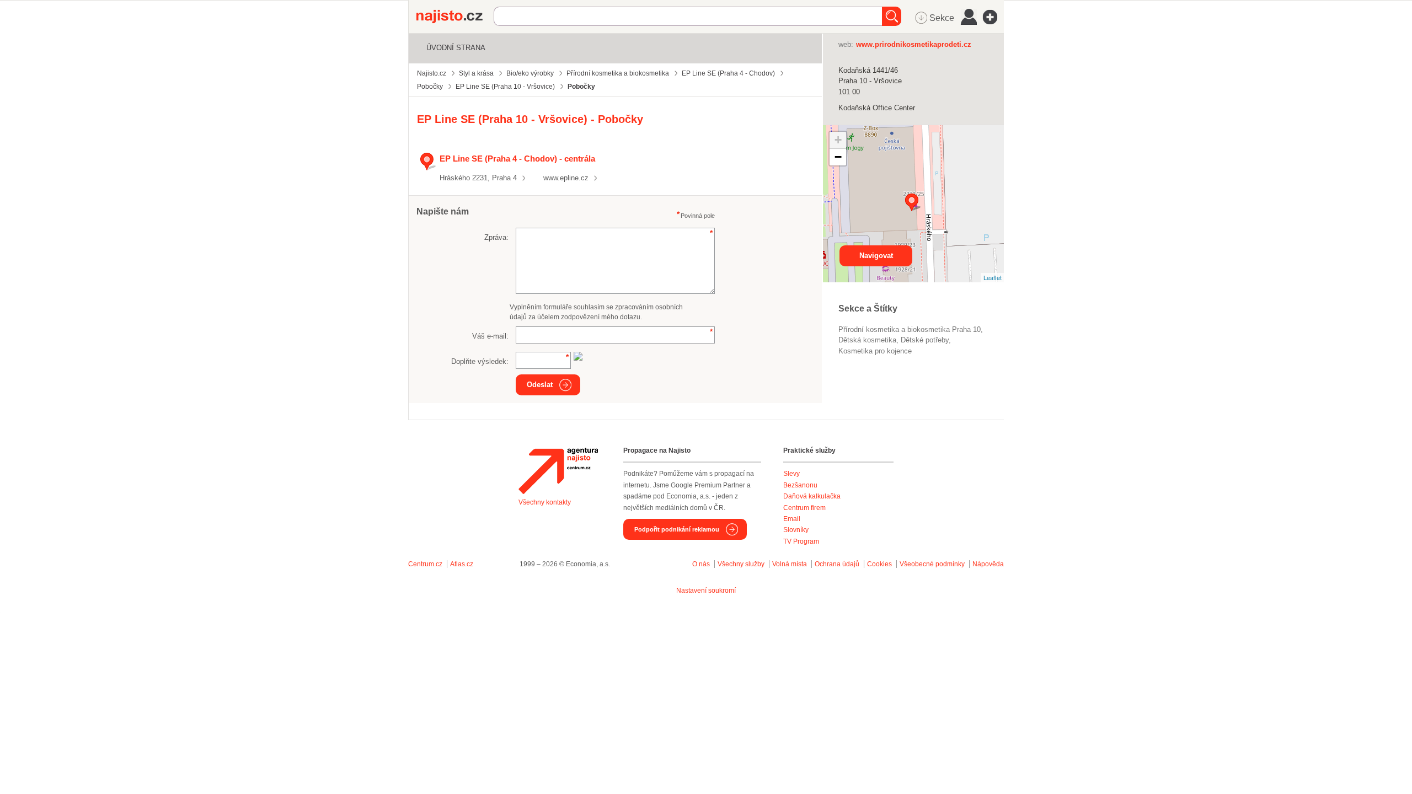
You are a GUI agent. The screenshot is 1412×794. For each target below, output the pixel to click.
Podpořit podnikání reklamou (676, 529)
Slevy (791, 474)
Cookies (879, 564)
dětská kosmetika (867, 340)
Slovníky (796, 530)
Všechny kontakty (544, 502)
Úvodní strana (455, 48)
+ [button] (838, 140)
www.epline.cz (566, 178)
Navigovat (876, 255)
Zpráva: (496, 237)
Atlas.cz (461, 564)
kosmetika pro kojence (875, 351)
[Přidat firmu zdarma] (993, 17)
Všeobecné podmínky (932, 564)
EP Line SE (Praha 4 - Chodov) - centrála (517, 158)
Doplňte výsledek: (480, 361)
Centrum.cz (425, 564)
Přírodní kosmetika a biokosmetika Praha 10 (909, 329)
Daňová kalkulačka (812, 496)
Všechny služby (742, 564)
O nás (701, 564)
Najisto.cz (455, 16)
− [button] (838, 157)
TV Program (801, 541)
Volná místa (789, 564)
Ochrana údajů (837, 564)
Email (791, 519)
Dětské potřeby (925, 340)
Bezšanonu (800, 485)
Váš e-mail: (490, 336)
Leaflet (992, 277)
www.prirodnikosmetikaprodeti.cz (913, 44)
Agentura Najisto (558, 471)
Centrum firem (804, 508)
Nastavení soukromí (706, 590)
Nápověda (988, 564)
